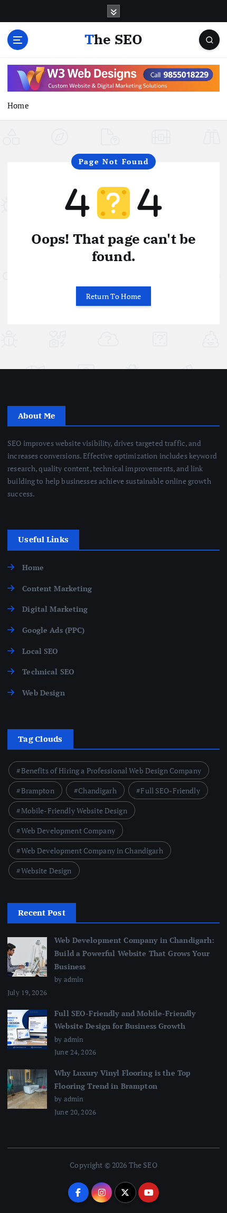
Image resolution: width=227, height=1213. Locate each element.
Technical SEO (48, 672)
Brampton (37, 791)
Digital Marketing (55, 609)
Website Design (46, 871)
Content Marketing (57, 588)
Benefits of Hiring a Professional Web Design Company (111, 770)
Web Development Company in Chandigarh (92, 851)
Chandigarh (97, 791)
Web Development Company (68, 831)
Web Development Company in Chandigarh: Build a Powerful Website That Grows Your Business (134, 953)
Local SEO (40, 651)
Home (18, 105)
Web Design (43, 693)
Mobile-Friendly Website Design (74, 811)
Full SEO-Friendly (170, 791)
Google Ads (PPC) (53, 630)
